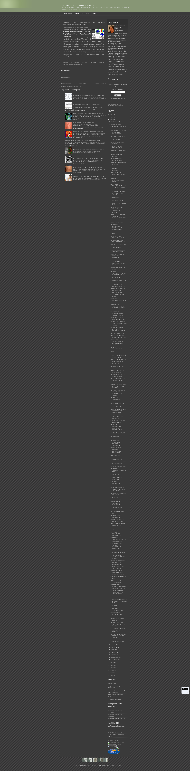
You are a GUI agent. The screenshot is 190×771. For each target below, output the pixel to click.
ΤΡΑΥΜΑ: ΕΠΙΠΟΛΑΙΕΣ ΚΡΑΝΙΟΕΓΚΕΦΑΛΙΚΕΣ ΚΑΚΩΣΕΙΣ (118, 174)
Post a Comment (65, 77)
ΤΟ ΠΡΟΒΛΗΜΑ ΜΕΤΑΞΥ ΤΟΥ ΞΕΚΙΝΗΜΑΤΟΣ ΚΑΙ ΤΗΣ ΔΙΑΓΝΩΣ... (118, 138)
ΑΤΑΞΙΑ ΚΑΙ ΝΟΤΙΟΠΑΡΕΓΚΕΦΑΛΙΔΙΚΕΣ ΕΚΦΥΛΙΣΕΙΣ (119, 355)
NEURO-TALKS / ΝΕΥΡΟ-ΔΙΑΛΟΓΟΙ (78, 5)
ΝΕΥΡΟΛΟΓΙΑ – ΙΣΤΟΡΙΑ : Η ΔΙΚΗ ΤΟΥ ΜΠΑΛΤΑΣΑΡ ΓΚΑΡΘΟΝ (119, 323)
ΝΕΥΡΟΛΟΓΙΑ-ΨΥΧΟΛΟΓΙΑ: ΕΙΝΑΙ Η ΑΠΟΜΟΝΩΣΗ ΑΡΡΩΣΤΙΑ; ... (119, 386)
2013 (111, 117)
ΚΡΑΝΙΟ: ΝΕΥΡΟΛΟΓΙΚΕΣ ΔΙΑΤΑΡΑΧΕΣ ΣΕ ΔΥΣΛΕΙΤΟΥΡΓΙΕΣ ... (118, 562)
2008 (111, 670)
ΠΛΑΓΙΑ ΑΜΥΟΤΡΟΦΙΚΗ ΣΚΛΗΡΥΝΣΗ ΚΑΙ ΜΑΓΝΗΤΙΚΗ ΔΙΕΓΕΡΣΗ (118, 284)
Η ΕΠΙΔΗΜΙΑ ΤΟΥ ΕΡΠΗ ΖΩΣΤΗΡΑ (82, 148)
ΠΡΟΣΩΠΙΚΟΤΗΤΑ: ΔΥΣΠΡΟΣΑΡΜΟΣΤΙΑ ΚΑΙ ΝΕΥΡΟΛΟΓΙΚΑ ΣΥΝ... (118, 586)
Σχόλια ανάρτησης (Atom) (75, 86)
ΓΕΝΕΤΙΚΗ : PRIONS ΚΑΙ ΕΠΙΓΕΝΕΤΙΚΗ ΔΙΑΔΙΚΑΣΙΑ (118, 256)
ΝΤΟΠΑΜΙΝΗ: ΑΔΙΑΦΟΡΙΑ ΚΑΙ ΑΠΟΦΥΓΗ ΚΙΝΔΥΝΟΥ (118, 630)
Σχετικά (76, 13)
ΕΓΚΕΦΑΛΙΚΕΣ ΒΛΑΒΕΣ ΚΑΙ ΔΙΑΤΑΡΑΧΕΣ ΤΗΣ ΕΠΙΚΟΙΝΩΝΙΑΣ (118, 411)
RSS (82, 13)
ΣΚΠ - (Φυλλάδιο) (113, 692)
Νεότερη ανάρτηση (66, 83)
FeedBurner (117, 100)
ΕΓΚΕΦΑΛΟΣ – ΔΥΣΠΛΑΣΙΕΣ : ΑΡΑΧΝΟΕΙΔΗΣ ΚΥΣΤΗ (87, 157)
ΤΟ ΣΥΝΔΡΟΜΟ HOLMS (117, 333)
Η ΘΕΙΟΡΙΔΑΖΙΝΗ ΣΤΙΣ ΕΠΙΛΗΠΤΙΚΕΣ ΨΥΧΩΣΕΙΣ (117, 168)
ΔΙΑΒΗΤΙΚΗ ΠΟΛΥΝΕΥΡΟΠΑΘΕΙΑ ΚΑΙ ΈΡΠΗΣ (119, 470)
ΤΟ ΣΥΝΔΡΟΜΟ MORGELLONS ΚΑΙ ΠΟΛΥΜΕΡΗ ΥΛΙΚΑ (117, 313)
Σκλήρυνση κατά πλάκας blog (116, 690)
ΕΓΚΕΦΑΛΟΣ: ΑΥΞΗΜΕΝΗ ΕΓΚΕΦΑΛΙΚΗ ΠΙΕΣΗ (86, 175)
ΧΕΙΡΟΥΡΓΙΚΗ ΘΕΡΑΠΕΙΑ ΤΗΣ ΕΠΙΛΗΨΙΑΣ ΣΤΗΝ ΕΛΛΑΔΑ (118, 624)
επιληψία (93, 62)
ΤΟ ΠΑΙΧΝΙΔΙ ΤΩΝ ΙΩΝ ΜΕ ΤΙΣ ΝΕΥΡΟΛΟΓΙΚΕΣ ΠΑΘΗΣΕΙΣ (118, 636)
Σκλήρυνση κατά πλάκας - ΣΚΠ (117, 718)
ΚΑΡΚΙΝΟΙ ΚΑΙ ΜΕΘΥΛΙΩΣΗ (118, 466)
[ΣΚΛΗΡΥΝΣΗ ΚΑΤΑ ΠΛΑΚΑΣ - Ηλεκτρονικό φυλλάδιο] (118, 744)
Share (186, 692)
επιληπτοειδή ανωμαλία (79, 62)
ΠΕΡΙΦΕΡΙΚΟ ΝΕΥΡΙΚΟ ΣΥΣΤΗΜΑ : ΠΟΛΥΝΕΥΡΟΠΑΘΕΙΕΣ (118, 329)
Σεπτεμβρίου (115, 121)
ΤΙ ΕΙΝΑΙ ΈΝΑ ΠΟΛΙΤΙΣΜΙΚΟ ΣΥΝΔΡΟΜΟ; (115, 399)
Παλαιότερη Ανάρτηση (100, 83)
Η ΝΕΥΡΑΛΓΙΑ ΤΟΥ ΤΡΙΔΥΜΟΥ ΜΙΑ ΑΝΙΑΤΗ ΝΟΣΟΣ (87, 94)
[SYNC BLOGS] (122, 748)
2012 (111, 119)
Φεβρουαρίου (115, 657)
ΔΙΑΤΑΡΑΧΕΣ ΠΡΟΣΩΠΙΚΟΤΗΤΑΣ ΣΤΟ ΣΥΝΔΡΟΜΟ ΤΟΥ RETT (118, 186)
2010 (111, 665)
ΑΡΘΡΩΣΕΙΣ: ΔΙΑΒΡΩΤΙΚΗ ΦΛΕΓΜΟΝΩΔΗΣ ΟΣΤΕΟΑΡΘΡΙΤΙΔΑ (118, 290)
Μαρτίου (113, 654)
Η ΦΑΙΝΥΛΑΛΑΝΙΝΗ (116, 463)
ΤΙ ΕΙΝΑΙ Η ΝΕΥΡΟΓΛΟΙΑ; (118, 222)
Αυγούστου (114, 124)
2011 (111, 662)
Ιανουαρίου (114, 659)
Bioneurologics (112, 683)
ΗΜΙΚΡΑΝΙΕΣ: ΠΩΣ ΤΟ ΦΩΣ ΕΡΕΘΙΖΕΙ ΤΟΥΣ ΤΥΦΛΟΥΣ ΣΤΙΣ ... (119, 132)
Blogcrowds (118, 765)
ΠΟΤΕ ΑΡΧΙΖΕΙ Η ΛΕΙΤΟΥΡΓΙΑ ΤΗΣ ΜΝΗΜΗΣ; (116, 614)
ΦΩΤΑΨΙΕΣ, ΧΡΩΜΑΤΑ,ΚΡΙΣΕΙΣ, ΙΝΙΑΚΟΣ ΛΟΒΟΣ (117, 534)
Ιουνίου (113, 647)
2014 (111, 114)
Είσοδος (93, 13)
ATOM (87, 13)
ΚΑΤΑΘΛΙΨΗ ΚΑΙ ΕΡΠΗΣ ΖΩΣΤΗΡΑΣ (83, 166)
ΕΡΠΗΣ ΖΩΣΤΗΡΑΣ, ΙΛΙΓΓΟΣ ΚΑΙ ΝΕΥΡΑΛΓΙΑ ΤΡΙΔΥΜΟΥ (88, 113)
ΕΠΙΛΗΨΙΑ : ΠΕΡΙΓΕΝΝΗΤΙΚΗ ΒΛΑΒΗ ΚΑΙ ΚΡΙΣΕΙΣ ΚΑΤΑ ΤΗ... (118, 273)
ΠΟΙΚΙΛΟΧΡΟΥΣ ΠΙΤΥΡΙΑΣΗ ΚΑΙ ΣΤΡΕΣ (84, 122)
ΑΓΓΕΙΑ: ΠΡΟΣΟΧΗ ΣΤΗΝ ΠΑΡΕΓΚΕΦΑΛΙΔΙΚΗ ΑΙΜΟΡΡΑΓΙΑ (118, 380)
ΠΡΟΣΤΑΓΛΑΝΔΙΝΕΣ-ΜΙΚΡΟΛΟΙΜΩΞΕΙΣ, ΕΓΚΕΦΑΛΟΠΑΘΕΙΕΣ (117, 572)
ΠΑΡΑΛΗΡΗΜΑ (115, 363)
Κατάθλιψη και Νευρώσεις (115, 694)
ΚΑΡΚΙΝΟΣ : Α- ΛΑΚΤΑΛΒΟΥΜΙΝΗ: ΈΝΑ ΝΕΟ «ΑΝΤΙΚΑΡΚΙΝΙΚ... (118, 300)
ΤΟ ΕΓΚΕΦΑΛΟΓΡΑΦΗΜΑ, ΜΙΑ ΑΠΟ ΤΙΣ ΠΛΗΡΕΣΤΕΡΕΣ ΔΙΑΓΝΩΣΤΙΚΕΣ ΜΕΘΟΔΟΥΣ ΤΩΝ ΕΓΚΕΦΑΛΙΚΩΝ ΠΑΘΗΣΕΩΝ (88, 104)
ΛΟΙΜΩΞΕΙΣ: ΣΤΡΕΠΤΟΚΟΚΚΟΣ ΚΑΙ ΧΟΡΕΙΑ (118, 180)
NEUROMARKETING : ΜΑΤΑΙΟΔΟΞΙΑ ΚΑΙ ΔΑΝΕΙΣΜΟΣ (117, 416)
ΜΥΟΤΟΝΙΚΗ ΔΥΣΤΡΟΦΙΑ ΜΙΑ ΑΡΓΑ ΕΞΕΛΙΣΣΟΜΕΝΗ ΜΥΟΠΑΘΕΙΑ (83, 140)
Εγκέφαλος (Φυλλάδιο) (114, 699)
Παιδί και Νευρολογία (114, 696)
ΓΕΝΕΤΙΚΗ (114, 351)
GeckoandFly (89, 765)
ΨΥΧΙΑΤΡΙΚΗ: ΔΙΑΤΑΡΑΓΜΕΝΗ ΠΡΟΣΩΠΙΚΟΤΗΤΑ (117, 483)
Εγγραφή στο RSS (113, 740)
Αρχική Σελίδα (67, 13)
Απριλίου (114, 652)
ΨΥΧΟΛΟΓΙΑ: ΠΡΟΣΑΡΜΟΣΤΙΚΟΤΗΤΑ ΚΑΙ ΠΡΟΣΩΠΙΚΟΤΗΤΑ (118, 539)
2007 (111, 672)
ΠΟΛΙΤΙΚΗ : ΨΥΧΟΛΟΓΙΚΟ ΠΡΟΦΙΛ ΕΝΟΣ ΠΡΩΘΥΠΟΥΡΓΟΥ (118, 246)
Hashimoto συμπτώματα (115, 730)
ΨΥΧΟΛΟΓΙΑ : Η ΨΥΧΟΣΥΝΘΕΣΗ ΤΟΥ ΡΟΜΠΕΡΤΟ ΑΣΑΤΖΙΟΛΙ (118, 279)
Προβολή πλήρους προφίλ (115, 74)
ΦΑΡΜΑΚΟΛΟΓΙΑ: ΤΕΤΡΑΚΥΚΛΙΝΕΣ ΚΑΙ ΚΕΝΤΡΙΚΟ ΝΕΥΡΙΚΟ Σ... (118, 199)
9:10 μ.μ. (86, 27)
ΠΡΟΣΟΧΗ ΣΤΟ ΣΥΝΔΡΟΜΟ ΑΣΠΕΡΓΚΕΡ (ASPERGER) (88, 131)
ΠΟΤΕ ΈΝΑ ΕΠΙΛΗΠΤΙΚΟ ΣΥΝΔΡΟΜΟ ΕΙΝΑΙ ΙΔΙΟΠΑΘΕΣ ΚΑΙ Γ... (118, 405)
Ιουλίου (113, 644)
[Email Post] (63, 59)
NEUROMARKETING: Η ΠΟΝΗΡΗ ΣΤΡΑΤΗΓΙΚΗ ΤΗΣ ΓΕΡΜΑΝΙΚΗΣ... (118, 489)
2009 (111, 667)
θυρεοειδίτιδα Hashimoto (115, 732)
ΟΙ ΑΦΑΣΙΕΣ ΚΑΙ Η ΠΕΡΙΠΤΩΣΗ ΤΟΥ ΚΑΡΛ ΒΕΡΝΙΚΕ (118, 557)
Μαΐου (113, 649)
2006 (111, 675)
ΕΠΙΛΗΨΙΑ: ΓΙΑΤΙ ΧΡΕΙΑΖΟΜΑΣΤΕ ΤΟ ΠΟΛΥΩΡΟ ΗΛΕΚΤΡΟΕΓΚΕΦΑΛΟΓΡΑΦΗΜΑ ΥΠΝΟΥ (83, 23)
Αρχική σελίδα (82, 83)
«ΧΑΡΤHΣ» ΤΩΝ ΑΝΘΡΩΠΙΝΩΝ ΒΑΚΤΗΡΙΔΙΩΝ (115, 503)
